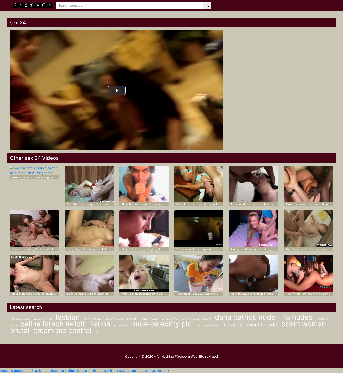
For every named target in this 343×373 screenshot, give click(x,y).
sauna (100, 323)
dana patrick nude (246, 317)
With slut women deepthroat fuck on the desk (204, 204)
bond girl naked (190, 318)
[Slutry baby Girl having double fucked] (89, 228)
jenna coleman (170, 318)
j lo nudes (297, 317)
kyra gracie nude (43, 318)
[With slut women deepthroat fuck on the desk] (198, 184)
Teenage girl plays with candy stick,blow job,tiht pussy (210, 293)
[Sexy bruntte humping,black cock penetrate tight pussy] (253, 273)
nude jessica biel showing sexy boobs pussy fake (111, 318)
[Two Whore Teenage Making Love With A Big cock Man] (308, 273)
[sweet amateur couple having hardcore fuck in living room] (34, 170)
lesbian (68, 317)
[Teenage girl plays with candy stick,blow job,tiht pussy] (198, 273)
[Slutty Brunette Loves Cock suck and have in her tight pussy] (143, 184)
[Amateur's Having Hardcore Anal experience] (34, 228)
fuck (97, 332)
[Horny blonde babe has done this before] (143, 273)
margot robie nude (20, 318)
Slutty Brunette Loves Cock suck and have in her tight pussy (159, 204)
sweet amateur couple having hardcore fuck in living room (48, 177)
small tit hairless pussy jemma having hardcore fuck (44, 293)
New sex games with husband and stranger (313, 204)
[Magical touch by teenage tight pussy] (143, 228)
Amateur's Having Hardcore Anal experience (39, 249)
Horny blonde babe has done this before (146, 293)
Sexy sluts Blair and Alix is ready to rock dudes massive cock (123, 371)
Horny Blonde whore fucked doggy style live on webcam (266, 249)
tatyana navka (150, 318)
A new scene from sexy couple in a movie (202, 249)
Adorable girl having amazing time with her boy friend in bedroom (107, 204)
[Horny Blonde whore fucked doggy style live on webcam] (253, 228)
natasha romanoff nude (251, 325)
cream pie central (62, 330)
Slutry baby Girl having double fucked (90, 249)
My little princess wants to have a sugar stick (259, 204)
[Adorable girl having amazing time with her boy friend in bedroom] (89, 184)
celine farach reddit (53, 323)
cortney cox (120, 325)
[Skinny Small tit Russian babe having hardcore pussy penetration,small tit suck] (89, 273)
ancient (206, 318)
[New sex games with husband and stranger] (308, 184)
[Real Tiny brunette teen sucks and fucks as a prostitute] (308, 228)
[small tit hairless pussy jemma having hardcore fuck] (34, 273)
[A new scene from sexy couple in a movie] (198, 228)
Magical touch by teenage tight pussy (144, 249)
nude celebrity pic (162, 323)
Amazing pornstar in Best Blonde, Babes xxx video (38, 371)
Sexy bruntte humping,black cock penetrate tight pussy (265, 293)
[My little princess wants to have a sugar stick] (253, 184)
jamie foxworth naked (209, 325)
